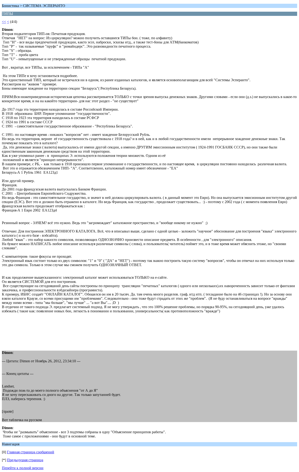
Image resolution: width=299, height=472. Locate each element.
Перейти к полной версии (22, 468)
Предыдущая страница (25, 460)
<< (4, 22)
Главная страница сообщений (30, 452)
